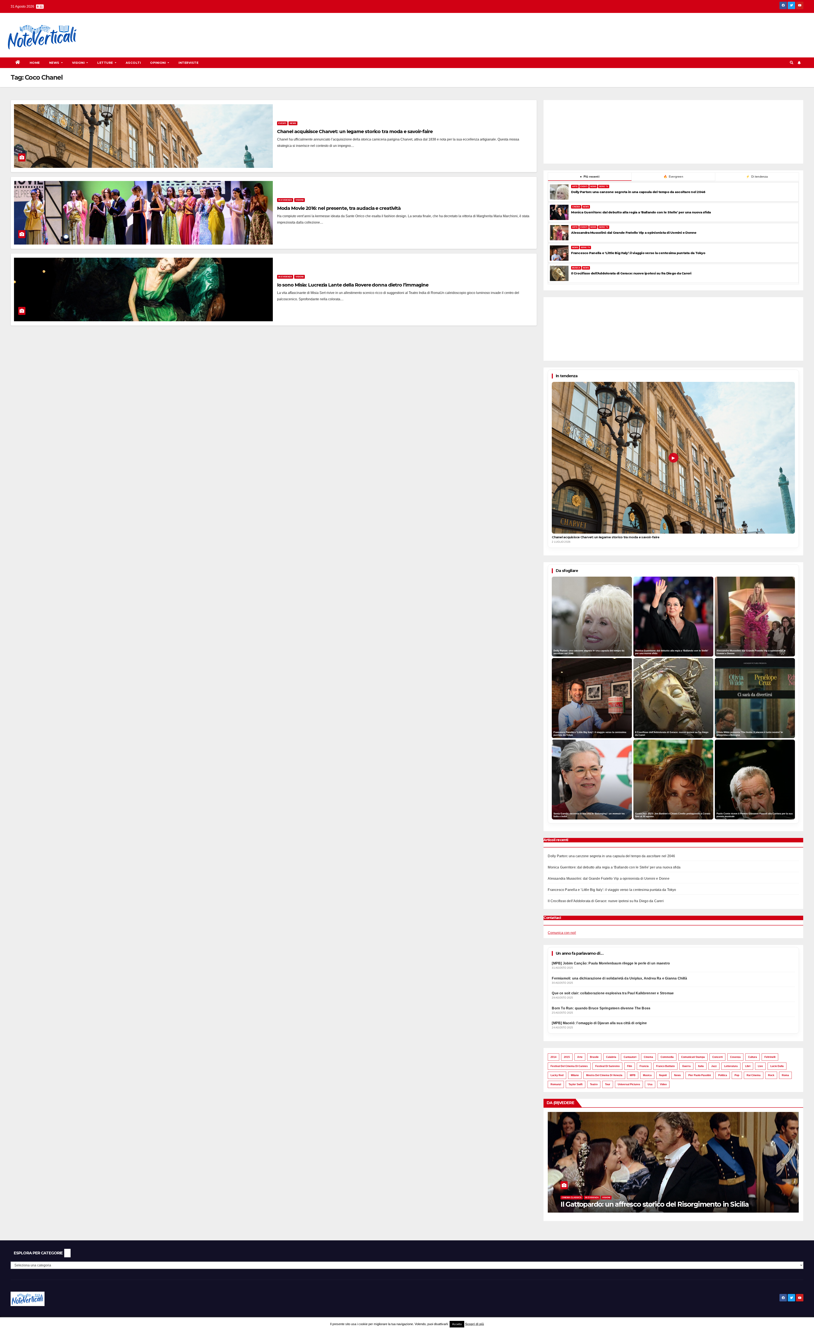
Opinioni (158, 63)
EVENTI (584, 186)
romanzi (556, 1084)
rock (771, 1075)
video (663, 1084)
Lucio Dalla (777, 1066)
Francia (644, 1066)
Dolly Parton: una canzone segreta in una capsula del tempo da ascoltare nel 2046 (638, 192)
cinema (648, 1057)
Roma (785, 1075)
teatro (594, 1084)
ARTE (575, 186)
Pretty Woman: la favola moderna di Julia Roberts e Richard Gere (639, 1204)
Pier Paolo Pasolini (699, 1075)
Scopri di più (474, 1324)
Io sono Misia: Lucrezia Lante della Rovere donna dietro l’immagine (352, 285)
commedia (667, 1057)
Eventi (282, 123)
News (54, 63)
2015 (567, 1057)
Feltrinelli (769, 1057)
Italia (701, 1066)
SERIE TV (603, 186)
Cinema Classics (798, 1197)
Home (35, 63)
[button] (791, 62)
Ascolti (133, 63)
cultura (752, 1057)
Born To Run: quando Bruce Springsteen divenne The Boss (601, 1008)
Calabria (611, 1057)
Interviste (188, 63)
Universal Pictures (629, 1084)
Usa (650, 1084)
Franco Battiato (665, 1066)
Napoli (663, 1075)
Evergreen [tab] (673, 176)
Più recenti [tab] (589, 176)
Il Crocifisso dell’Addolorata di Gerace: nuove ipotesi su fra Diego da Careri (631, 273)
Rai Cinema (754, 1075)
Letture (105, 63)
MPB (633, 1075)
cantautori (630, 1057)
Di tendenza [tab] (757, 176)
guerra (686, 1066)
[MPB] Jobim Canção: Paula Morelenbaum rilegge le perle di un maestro (611, 963)
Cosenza (735, 1057)
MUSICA (576, 268)
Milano (575, 1075)
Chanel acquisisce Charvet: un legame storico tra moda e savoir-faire (355, 131)
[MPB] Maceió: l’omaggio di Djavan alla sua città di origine (599, 1023)
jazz (714, 1066)
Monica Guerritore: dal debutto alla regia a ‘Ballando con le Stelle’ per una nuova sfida (641, 212)
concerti (717, 1057)
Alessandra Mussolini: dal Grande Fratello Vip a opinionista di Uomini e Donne (633, 233)
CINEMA (576, 207)
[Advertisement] (162, 27)
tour (607, 1084)
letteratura (731, 1066)
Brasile (594, 1057)
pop (737, 1075)
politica (722, 1075)
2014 (553, 1057)
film (629, 1066)
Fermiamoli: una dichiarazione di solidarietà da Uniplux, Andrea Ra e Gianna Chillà (619, 978)
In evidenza (285, 200)
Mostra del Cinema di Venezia (604, 1075)
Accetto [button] (457, 1324)
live (760, 1066)
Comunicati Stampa (693, 1057)
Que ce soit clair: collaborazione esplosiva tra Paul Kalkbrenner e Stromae (613, 993)
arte (580, 1057)
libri (747, 1066)
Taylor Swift (576, 1084)
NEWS (593, 186)
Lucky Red (557, 1075)
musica (647, 1075)
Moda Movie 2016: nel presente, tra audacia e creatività (339, 208)
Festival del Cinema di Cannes (569, 1066)
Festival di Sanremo (607, 1066)
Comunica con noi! (562, 933)
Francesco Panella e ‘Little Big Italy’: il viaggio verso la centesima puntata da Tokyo (638, 253)
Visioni (79, 63)
